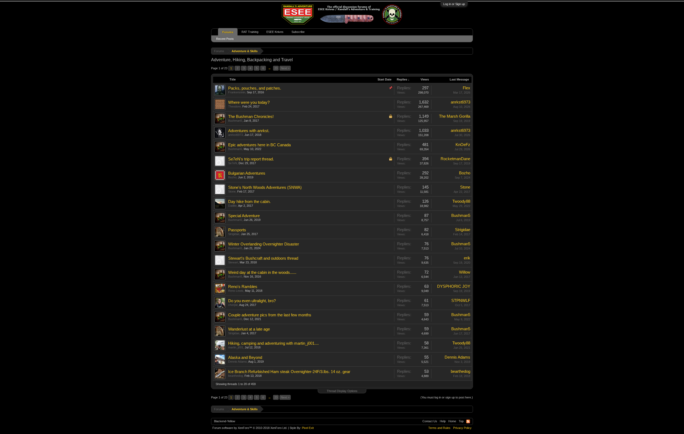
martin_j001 (235, 347)
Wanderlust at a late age (249, 329)
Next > (285, 68)
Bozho (232, 177)
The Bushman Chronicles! (251, 116)
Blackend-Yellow (224, 421)
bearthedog (235, 375)
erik (467, 258)
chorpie (233, 304)
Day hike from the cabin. (249, 201)
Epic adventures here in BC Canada (259, 145)
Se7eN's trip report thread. (251, 159)
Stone (232, 191)
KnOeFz (463, 145)
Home (452, 421)
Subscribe (298, 31)
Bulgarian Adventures (246, 173)
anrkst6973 (460, 102)
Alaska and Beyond (245, 357)
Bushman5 (235, 120)
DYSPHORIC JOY (453, 286)
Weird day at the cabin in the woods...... (262, 272)
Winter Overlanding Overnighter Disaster (263, 244)
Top (461, 421)
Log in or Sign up (454, 4)
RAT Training (250, 31)
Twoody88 (461, 201)
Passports (237, 230)
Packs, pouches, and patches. (254, 88)
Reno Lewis (235, 290)
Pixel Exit (308, 427)
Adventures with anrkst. (248, 131)
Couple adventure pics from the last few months (269, 315)
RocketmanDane (455, 159)
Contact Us (429, 421)
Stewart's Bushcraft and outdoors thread (263, 258)
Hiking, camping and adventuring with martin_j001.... (273, 343)
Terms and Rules (439, 427)
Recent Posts (225, 38)
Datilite (232, 205)
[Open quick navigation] (469, 51)
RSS (468, 421)
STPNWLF (460, 300)
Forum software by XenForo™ (249, 427)
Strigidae (233, 234)
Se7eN (232, 163)
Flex (466, 88)
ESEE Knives (274, 31)
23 (276, 68)
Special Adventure (244, 216)
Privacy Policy (462, 427)
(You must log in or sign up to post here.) (447, 397)
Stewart (233, 262)
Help (443, 421)
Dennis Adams (237, 361)
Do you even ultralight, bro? (252, 301)
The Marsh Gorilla (454, 116)
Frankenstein (236, 92)
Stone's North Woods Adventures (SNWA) (265, 187)
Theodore (234, 106)
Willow (464, 272)
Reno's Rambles (242, 287)
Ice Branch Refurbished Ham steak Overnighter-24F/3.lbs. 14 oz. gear (289, 372)
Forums (227, 32)
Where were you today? (249, 102)
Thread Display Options (342, 391)
